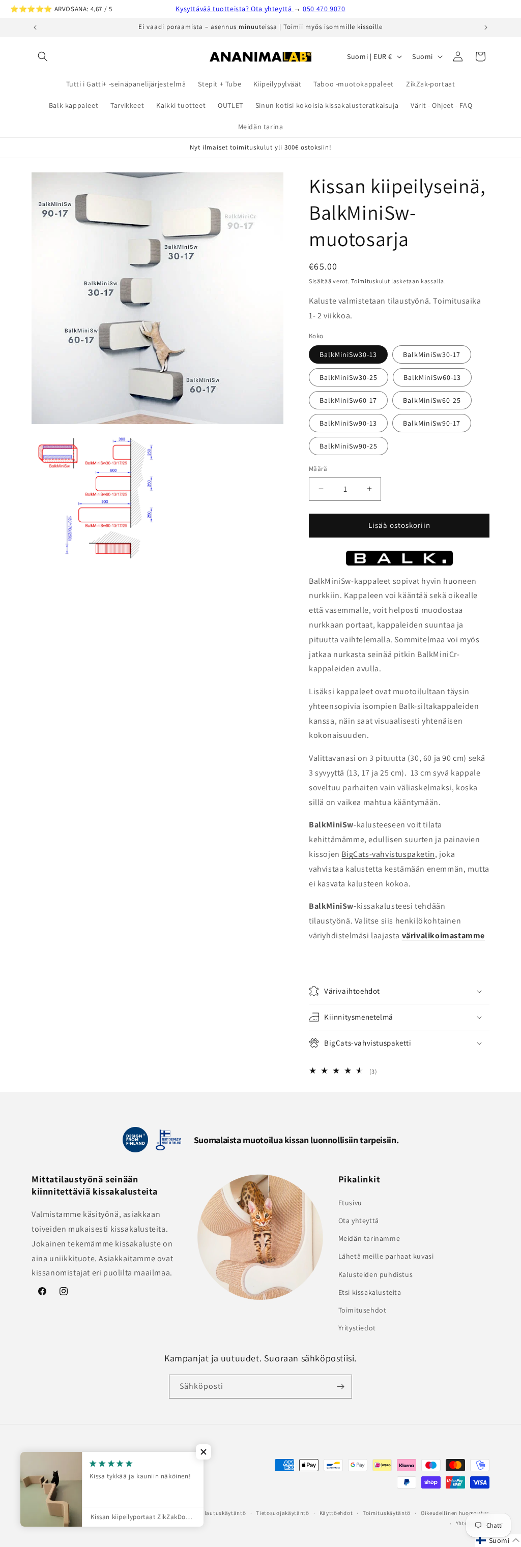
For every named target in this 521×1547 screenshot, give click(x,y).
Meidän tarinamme (369, 1238)
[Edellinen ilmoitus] (35, 27)
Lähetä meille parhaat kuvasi (386, 1256)
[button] (43, 56)
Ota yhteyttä (358, 1220)
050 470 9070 (324, 8)
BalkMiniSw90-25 (349, 446)
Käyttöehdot (336, 1512)
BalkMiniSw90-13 (348, 423)
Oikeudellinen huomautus (455, 1512)
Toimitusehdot (362, 1310)
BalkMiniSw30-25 (349, 377)
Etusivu (350, 1202)
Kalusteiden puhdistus (375, 1274)
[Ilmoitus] (486, 27)
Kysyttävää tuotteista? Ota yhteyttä (235, 8)
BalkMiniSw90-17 (431, 423)
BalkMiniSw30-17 (431, 354)
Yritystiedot (357, 1327)
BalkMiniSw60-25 (432, 400)
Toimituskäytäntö (387, 1512)
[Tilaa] (340, 1387)
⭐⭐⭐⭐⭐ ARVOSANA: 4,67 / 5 (61, 9)
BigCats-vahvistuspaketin (388, 854)
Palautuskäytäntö (221, 1512)
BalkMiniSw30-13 (348, 354)
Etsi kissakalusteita (369, 1292)
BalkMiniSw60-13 (432, 377)
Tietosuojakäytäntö (282, 1512)
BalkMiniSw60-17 (348, 400)
